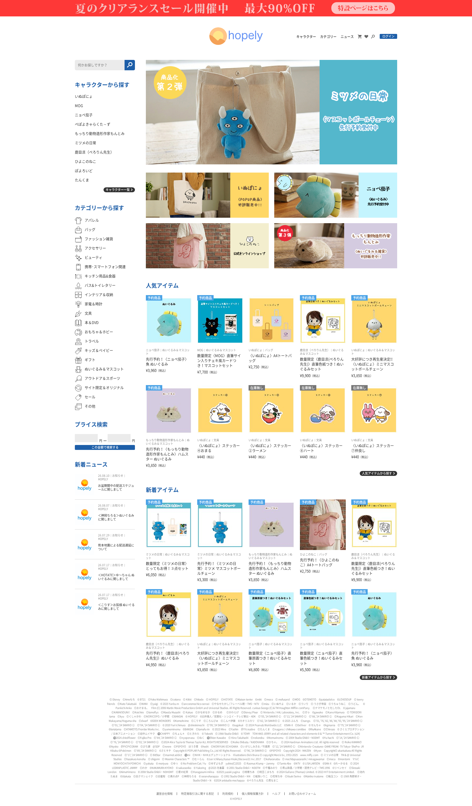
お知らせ (117, 475)
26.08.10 (104, 475)
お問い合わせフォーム (302, 793)
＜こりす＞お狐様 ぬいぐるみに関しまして (116, 606)
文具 (216, 440)
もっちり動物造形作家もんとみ (165, 440)
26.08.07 (104, 505)
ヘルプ (276, 793)
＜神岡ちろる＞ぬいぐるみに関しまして (116, 517)
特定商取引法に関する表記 (197, 793)
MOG (200, 350)
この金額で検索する (105, 447)
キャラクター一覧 (118, 189)
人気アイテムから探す (377, 473)
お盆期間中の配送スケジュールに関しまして (116, 487)
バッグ (269, 350)
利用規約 (227, 793)
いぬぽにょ (255, 350)
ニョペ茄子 (153, 350)
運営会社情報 (164, 793)
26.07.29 (104, 535)
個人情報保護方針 (253, 793)
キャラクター (306, 36)
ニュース (347, 36)
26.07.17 (104, 565)
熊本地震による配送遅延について (116, 547)
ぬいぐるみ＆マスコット (221, 350)
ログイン (388, 36)
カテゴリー (328, 36)
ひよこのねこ (308, 554)
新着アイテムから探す (377, 677)
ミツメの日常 (154, 554)
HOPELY (103, 479)
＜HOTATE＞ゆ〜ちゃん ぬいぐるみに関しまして (116, 577)
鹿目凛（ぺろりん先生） (315, 350)
